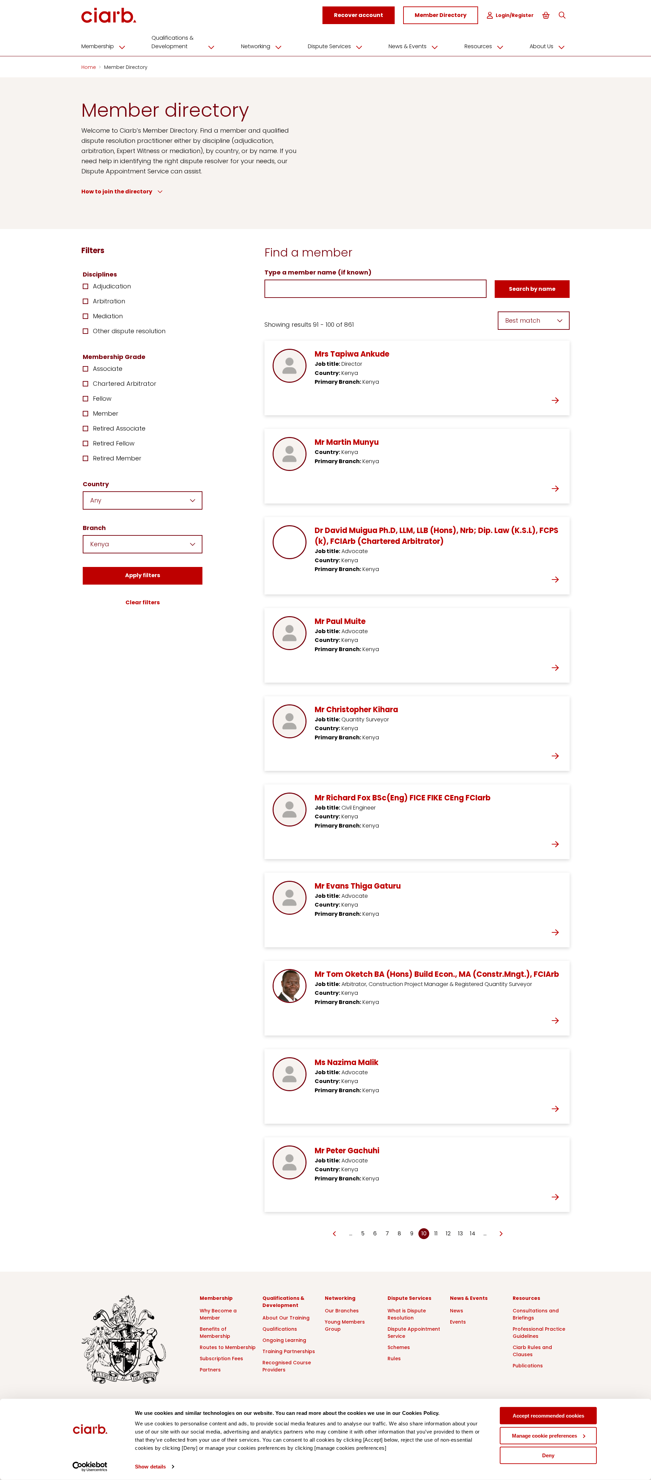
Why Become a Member (218, 1314)
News (456, 1310)
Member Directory (125, 67)
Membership (97, 46)
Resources (478, 46)
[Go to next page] (500, 1234)
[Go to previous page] (335, 1234)
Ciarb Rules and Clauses (532, 1351)
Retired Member (117, 458)
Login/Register (515, 15)
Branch (94, 528)
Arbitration (109, 301)
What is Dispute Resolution (407, 1314)
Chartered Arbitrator (124, 383)
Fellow (102, 398)
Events (458, 1321)
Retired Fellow (114, 443)
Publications (528, 1365)
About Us (541, 46)
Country (96, 484)
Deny (548, 1455)
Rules (394, 1358)
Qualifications (279, 1329)
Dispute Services (329, 46)
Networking (255, 46)
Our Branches (342, 1310)
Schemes (399, 1347)
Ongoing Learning (284, 1340)
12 (448, 1233)
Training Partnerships (288, 1351)
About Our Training (286, 1317)
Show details (150, 1466)
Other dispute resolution (129, 331)
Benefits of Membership (215, 1333)
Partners (210, 1369)
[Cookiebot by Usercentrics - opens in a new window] (90, 1467)
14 (472, 1233)
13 (460, 1233)
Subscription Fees (221, 1358)
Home (89, 67)
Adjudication (112, 286)
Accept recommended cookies (548, 1416)
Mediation (108, 316)
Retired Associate (119, 428)
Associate (107, 368)
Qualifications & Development (173, 42)
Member (105, 413)
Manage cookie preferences (544, 1435)
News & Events (408, 46)
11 (436, 1233)
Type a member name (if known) (318, 272)
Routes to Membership (228, 1347)
